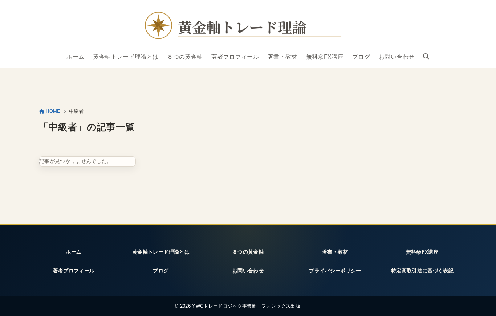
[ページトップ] (481, 303)
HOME (53, 111)
